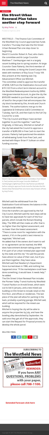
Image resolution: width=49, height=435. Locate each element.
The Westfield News (19, 3)
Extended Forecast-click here (20, 402)
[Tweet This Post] (19, 336)
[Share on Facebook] (13, 336)
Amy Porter (9, 27)
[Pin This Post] (30, 336)
